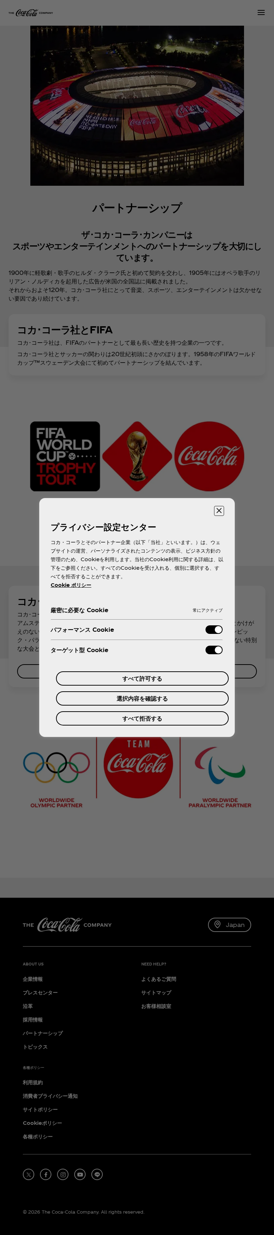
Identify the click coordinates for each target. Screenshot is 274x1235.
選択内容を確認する (142, 698)
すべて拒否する (142, 718)
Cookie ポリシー (71, 585)
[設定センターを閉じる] (219, 511)
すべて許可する (142, 678)
